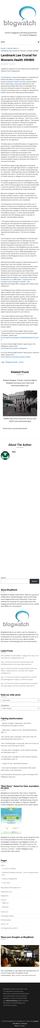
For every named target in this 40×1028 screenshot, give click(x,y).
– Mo (3, 723)
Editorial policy (6, 920)
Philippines (8, 77)
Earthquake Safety (7, 916)
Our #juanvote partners (9, 928)
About (3, 865)
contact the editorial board (25, 975)
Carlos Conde (33, 118)
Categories (5, 705)
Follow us (5, 903)
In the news (6, 883)
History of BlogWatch (9, 879)
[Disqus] (20, 491)
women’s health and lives (17, 82)
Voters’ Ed (4, 924)
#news (21, 362)
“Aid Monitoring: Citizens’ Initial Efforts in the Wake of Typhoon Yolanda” (19, 846)
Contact (3, 900)
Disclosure (4, 912)
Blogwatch (4, 896)
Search (3, 578)
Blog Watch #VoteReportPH (11, 887)
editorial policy (17, 639)
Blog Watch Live (6, 892)
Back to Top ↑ (20, 1026)
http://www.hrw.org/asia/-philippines (14, 348)
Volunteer (5, 907)
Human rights (12, 48)
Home (3, 48)
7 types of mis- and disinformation (15, 763)
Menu (3, 42)
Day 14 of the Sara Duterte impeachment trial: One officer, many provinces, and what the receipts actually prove (19, 670)
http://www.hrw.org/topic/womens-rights (15, 357)
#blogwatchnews (11, 362)
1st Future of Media (9, 868)
